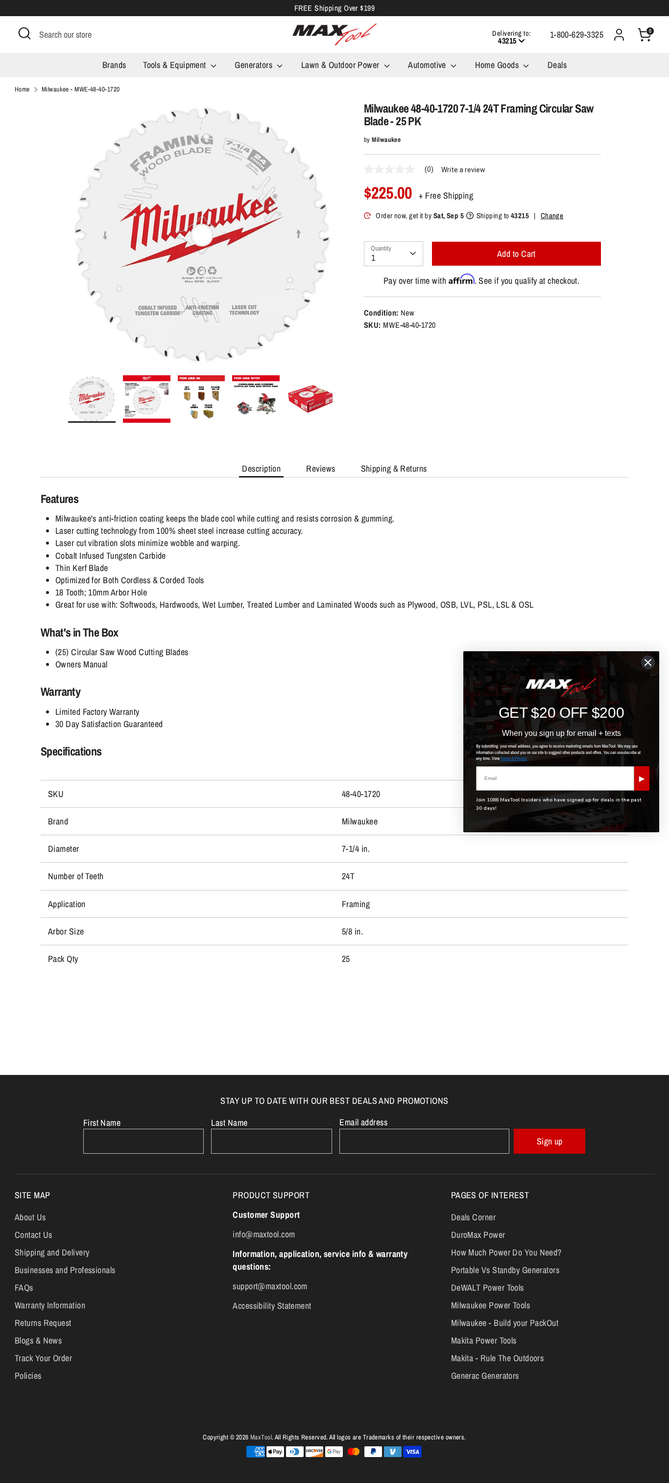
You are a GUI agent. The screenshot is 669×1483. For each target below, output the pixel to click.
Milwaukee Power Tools (490, 1305)
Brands (114, 65)
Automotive (428, 65)
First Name (102, 1123)
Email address (363, 1122)
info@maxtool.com (264, 1234)
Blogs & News (38, 1340)
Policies (28, 1375)
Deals (557, 65)
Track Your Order (43, 1358)
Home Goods (498, 65)
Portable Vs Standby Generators (505, 1270)
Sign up (550, 1141)
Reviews (320, 468)
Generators (254, 65)
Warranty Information (50, 1305)
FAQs (24, 1287)
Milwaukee (386, 139)
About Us (30, 1217)
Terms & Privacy (514, 758)
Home (22, 89)
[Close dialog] (648, 662)
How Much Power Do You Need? (506, 1252)
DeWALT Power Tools (487, 1287)
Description (261, 468)
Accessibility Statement (272, 1306)
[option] (201, 238)
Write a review (463, 169)
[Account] (619, 35)
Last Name (229, 1123)
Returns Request (43, 1323)
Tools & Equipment (175, 65)
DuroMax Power (478, 1235)
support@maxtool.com (270, 1286)
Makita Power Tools (484, 1340)
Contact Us (33, 1235)
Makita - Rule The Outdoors (497, 1358)
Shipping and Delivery (52, 1252)
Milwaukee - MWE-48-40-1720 (81, 89)
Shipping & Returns (394, 468)
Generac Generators (485, 1375)
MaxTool (261, 1437)
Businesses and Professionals (65, 1270)
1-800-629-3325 (576, 34)
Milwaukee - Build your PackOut (505, 1323)
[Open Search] (24, 33)
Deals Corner (473, 1217)
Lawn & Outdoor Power (341, 65)
